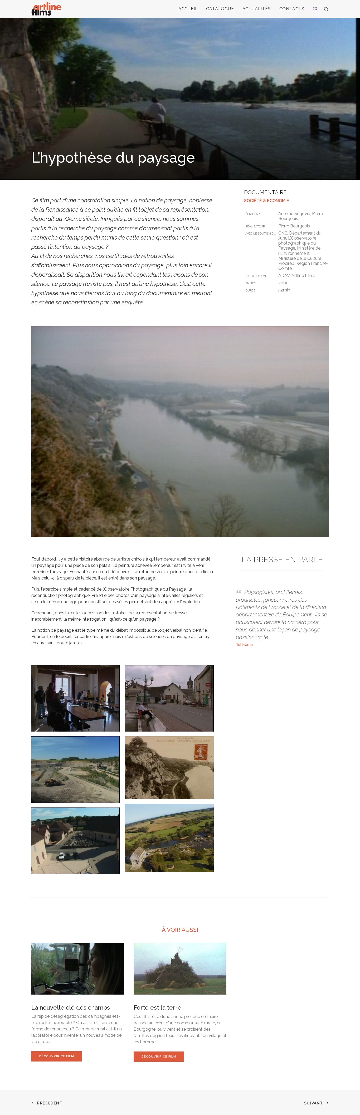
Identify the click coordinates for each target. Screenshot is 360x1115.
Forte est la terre (157, 1007)
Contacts (291, 8)
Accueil (188, 8)
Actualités (256, 8)
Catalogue (220, 8)
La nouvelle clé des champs (70, 1007)
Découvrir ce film (56, 1056)
